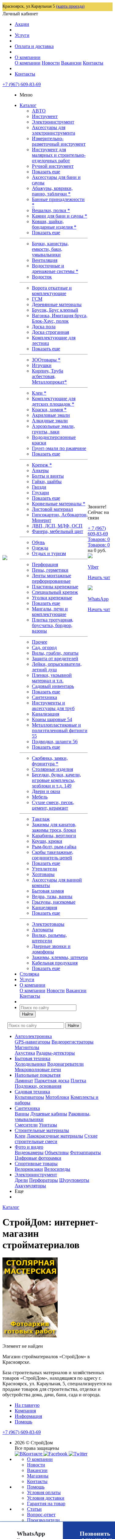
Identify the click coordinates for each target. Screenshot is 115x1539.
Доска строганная (50, 332)
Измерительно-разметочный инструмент (59, 141)
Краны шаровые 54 (52, 719)
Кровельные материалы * (58, 503)
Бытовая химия (48, 891)
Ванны (22, 1113)
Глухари (40, 492)
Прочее (39, 642)
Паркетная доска (51, 1080)
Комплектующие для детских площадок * (53, 401)
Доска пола (44, 326)
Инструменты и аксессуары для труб (53, 705)
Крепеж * (42, 465)
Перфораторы (43, 1180)
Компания (25, 1410)
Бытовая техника (32, 1058)
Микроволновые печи (38, 1069)
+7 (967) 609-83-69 (21, 84)
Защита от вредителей (55, 658)
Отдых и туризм (49, 553)
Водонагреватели (65, 1064)
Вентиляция (44, 260)
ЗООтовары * (46, 359)
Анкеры (40, 470)
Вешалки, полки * (51, 210)
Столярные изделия (52, 769)
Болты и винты (48, 476)
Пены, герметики (50, 570)
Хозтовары (43, 874)
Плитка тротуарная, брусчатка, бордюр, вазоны (52, 625)
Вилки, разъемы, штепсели (49, 938)
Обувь (38, 542)
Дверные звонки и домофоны (51, 949)
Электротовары (48, 924)
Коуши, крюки (47, 841)
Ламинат (24, 1080)
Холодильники (30, 1064)
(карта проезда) (70, 6)
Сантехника (44, 697)
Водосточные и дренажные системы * (55, 268)
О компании (27, 57)
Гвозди (39, 487)
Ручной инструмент (53, 166)
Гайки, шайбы (47, 481)
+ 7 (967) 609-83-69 (98, 531)
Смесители (26, 1124)
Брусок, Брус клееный (55, 310)
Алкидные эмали (50, 420)
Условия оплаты (44, 1492)
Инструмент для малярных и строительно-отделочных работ (59, 155)
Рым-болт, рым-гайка (54, 846)
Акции (22, 24)
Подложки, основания (38, 1086)
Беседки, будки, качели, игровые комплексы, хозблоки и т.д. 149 (56, 780)
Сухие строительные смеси (56, 1138)
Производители (43, 1520)
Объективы (57, 1152)
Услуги (22, 35)
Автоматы (42, 929)
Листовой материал (52, 509)
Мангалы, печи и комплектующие (50, 611)
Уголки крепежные (52, 597)
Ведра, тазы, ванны (52, 896)
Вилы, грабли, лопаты (55, 653)
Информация (28, 1416)
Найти (27, 1014)
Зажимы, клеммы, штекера (60, 957)
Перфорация (45, 564)
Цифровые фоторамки (38, 1158)
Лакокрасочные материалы (55, 1135)
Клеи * (39, 393)
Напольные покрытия (37, 1075)
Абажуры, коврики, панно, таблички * (52, 191)
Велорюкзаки (29, 1169)
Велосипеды (57, 1169)
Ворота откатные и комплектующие (52, 290)
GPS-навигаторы (32, 1041)
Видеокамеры (29, 1152)
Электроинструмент (53, 121)
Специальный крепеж (55, 592)
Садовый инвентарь (53, 686)
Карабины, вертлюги (54, 835)
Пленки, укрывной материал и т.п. (52, 678)
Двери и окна (46, 791)
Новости (51, 62)
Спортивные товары (36, 1163)
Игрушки (42, 365)
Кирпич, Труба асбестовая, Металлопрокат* (49, 376)
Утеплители (44, 868)
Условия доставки (45, 1498)
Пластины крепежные (55, 586)
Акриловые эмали (51, 415)
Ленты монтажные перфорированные (51, 578)
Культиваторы (29, 1097)
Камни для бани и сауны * (59, 216)
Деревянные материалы (57, 304)
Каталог (28, 105)
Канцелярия (44, 907)
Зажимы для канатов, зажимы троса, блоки (54, 827)
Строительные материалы (42, 1130)
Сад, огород (44, 647)
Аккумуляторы (30, 1185)
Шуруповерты (74, 1180)
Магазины (37, 1475)
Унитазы (48, 1124)
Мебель (40, 796)
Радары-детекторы (55, 1053)
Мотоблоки (57, 1097)
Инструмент (45, 116)
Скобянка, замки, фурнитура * (50, 761)
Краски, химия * (49, 409)
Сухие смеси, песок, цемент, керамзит (53, 805)
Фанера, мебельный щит (57, 531)
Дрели (21, 1180)
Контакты (93, 62)
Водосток (42, 276)
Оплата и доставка (34, 46)
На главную (27, 1405)
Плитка (78, 1080)
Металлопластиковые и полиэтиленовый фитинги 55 (59, 730)
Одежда (40, 547)
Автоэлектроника (33, 1036)
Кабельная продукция (55, 962)
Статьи (34, 1509)
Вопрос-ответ (41, 1514)
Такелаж (41, 819)
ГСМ (37, 299)
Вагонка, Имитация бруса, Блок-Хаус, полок (59, 318)
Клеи (20, 1135)
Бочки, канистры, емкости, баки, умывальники (50, 249)
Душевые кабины (48, 1113)
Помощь (23, 1421)
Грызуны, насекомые (53, 902)
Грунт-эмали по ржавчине (59, 448)
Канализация (45, 713)
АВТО (39, 110)
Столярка (29, 974)
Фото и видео (29, 1147)
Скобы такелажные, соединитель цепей (52, 855)
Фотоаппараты (85, 1152)
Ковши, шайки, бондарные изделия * (54, 224)
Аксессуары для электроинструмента (53, 130)
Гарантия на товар (46, 1503)
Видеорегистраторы (73, 1041)
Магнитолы (27, 1047)
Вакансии (71, 62)
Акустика (25, 1053)
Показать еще (46, 171)
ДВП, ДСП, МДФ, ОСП (57, 525)
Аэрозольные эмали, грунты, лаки (53, 429)
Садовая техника (32, 1091)
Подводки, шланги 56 (55, 741)
